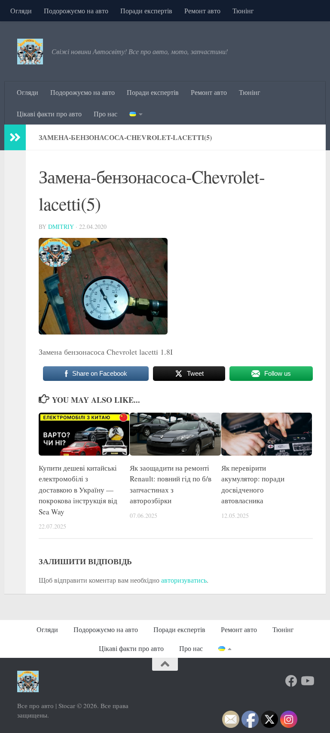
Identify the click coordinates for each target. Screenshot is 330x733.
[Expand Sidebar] (15, 137)
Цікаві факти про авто (49, 113)
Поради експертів (146, 10)
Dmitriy (61, 226)
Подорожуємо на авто (76, 10)
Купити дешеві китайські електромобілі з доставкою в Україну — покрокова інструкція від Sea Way (78, 490)
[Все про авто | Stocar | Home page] (30, 51)
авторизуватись (184, 579)
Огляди (21, 10)
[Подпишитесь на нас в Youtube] (307, 681)
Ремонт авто (202, 10)
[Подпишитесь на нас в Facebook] (291, 681)
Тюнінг (243, 10)
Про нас (105, 113)
